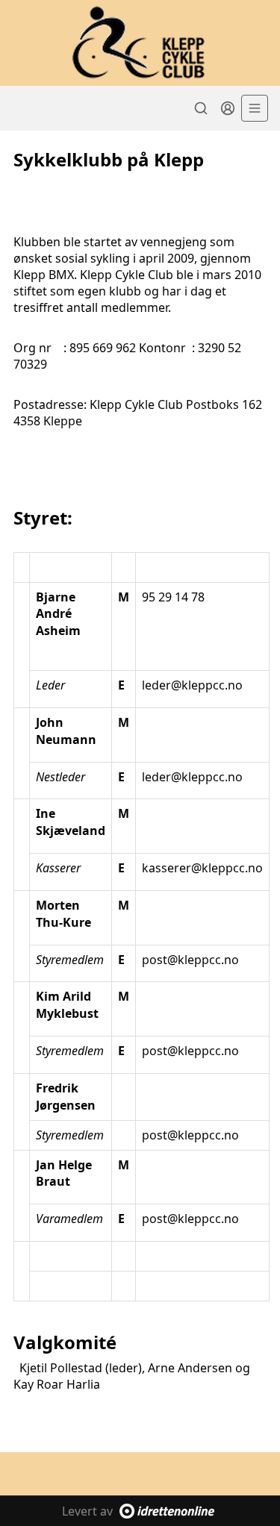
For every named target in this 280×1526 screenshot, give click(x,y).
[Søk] (200, 108)
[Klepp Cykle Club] (140, 43)
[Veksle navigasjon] (254, 108)
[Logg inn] (227, 108)
